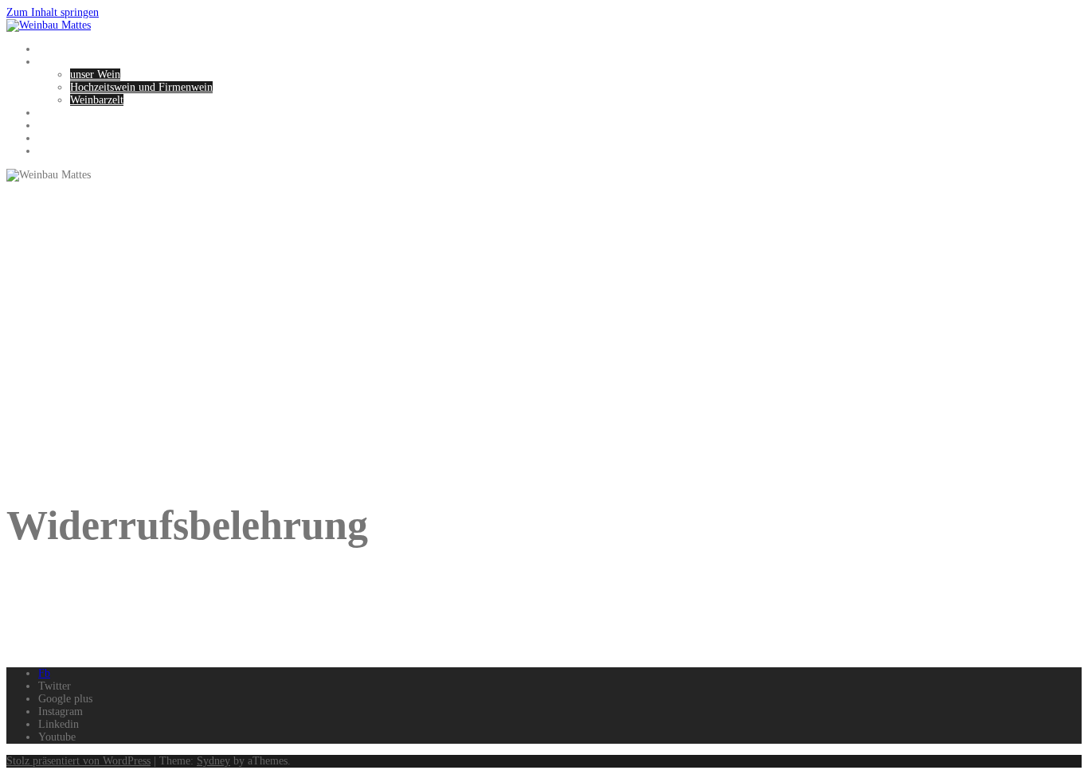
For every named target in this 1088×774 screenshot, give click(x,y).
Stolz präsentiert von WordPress (78, 761)
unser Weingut (70, 113)
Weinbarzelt (96, 100)
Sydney (213, 761)
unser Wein (95, 74)
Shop (49, 138)
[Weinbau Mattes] (48, 25)
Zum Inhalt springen (52, 12)
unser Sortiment (74, 125)
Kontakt (56, 151)
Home (51, 49)
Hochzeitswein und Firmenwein (141, 87)
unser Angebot (70, 62)
